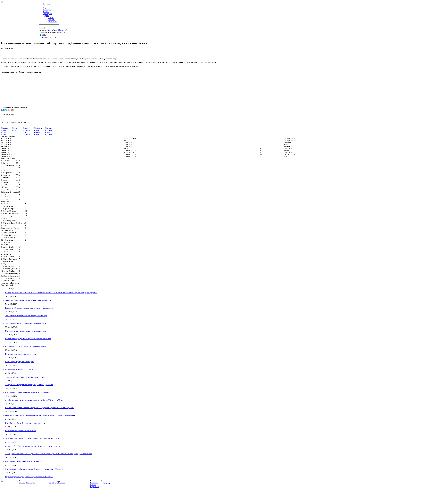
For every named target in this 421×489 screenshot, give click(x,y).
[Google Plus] (45, 34)
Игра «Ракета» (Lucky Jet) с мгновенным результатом (25, 423)
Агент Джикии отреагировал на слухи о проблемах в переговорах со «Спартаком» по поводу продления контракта (48, 454)
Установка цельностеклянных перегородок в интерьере (26, 316)
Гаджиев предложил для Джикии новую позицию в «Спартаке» (29, 477)
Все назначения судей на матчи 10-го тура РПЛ (23, 461)
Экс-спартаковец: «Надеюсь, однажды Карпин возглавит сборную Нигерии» (34, 469)
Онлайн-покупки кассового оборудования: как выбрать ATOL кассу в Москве (34, 400)
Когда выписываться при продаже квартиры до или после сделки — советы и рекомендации (40, 415)
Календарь (47, 10)
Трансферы (47, 14)
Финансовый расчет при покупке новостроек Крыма (25, 377)
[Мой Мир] (12, 110)
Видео (45, 8)
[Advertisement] (26, 53)
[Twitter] (43, 34)
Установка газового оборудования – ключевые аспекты (25, 323)
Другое (46, 16)
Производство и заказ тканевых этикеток (20, 354)
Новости (22, 483)
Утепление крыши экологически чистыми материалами (26, 331)
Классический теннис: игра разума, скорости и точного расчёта (29, 308)
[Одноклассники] (9, 110)
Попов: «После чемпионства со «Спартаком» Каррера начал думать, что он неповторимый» (39, 408)
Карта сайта (52, 22)
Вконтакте (107, 483)
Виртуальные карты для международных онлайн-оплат (26, 346)
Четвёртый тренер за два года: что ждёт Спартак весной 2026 (28, 300)
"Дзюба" (50, 30)
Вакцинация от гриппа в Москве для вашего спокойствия (27, 392)
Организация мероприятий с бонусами (19, 362)
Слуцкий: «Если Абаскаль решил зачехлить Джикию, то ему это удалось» (32, 446)
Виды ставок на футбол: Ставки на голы (20, 431)
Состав (46, 12)
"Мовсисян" (62, 30)
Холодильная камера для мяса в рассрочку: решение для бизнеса (29, 385)
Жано (14, 130)
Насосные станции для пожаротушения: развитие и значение (28, 339)
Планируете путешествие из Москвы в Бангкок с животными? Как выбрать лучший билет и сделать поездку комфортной (51, 293)
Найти (42, 28)
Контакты (51, 20)
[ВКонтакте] (40, 34)
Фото (45, 6)
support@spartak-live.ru (57, 483)
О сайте (51, 18)
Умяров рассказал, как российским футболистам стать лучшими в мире (32, 438)
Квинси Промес (37, 133)
